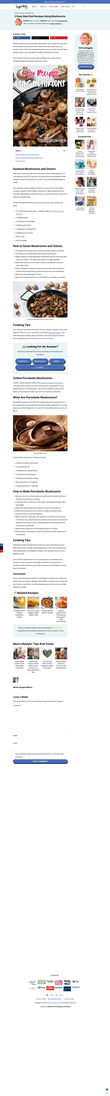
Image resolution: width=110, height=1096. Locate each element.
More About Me (85, 66)
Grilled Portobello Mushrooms (51, 383)
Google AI (39, 361)
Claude (39, 368)
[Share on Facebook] (1, 545)
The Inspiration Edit (54, 1003)
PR (73, 6)
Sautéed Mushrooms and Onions (27, 154)
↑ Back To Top (68, 999)
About (34, 6)
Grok (56, 361)
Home (16, 13)
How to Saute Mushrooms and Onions (29, 158)
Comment (17, 705)
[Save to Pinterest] (1, 551)
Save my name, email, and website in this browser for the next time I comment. (39, 755)
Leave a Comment (56, 23)
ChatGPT (22, 361)
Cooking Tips (20, 161)
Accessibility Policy (54, 999)
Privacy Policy (41, 999)
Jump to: (18, 151)
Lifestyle (43, 6)
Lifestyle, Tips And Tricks (26, 13)
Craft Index (65, 6)
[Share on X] (1, 548)
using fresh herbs (54, 332)
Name (15, 735)
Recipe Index (53, 6)
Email (15, 743)
